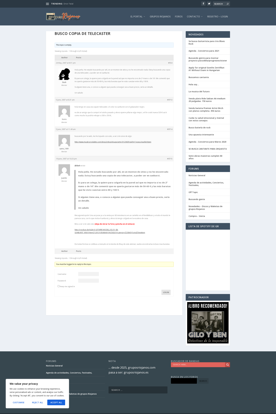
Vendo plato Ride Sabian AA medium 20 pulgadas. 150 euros (207, 99)
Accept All (56, 402)
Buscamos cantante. (199, 77)
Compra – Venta (197, 216)
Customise (18, 402)
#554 (170, 63)
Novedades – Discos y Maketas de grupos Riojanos (205, 207)
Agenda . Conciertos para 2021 (204, 50)
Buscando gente (197, 199)
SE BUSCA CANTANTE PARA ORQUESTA (208, 148)
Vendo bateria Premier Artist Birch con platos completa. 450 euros (206, 109)
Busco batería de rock (199, 127)
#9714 (169, 129)
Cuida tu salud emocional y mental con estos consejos (206, 119)
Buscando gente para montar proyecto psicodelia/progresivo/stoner (208, 59)
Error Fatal (68, 3)
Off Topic (193, 192)
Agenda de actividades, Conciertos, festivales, (206, 184)
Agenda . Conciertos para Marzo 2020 (207, 141)
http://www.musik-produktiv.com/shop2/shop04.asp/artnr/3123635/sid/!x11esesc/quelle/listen (113, 142)
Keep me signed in (67, 286)
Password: (62, 280)
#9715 (169, 158)
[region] (37, 393)
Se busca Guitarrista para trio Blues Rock (207, 42)
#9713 (169, 100)
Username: (62, 274)
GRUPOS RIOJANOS (160, 16)
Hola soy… (194, 84)
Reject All (37, 402)
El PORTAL (136, 16)
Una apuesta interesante (201, 134)
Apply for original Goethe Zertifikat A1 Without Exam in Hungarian (206, 69)
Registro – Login (217, 16)
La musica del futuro (199, 91)
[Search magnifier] (227, 364)
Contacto (193, 16)
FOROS (179, 16)
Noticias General (197, 175)
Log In (166, 292)
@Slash (77, 165)
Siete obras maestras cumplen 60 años (205, 157)
